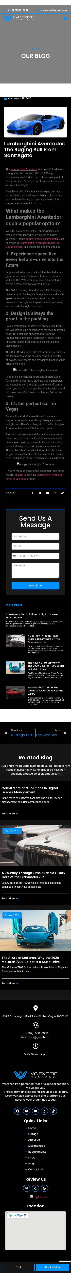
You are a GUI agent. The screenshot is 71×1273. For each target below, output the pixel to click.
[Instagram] (44, 1111)
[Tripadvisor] (26, 1188)
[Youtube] (35, 1111)
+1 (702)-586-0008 (35, 1033)
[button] (65, 18)
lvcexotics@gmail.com (35, 1037)
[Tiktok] (53, 1111)
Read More (8, 813)
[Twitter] (26, 1111)
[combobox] (15, 556)
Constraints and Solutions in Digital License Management (32, 616)
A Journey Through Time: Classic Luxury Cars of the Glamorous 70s (44, 639)
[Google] (44, 1188)
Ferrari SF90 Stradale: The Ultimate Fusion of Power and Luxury (45, 690)
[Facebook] (17, 1111)
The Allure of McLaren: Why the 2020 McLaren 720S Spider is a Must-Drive (46, 666)
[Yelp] (35, 1188)
